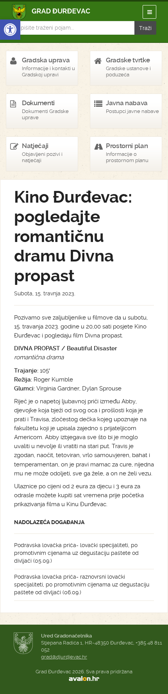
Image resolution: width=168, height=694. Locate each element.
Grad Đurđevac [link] (51, 12)
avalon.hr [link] (84, 678)
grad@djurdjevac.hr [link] (64, 657)
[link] (10, 29)
